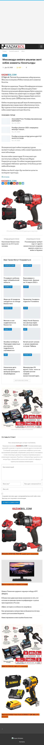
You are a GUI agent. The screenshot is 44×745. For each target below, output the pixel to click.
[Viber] (17, 183)
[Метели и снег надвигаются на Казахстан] (12, 313)
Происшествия (9, 265)
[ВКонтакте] (3, 183)
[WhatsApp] (20, 183)
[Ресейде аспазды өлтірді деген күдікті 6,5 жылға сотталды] (6, 138)
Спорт (26, 286)
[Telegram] (23, 183)
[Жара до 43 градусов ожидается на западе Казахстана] (12, 291)
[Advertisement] (22, 22)
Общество (7, 329)
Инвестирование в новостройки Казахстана (17, 617)
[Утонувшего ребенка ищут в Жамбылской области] (12, 270)
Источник (5, 177)
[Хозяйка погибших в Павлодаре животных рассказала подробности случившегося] (12, 334)
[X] (11, 183)
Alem (4, 55)
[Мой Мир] (8, 183)
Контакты (22, 742)
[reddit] (14, 183)
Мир (25, 329)
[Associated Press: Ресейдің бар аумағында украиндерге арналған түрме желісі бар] (6, 121)
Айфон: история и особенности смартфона (16, 607)
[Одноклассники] (5, 183)
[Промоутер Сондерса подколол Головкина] (31, 291)
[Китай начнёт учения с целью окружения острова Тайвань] (31, 334)
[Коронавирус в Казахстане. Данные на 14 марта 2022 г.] (31, 270)
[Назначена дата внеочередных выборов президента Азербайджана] (12, 359)
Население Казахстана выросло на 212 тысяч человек (10, 244)
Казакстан (27, 265)
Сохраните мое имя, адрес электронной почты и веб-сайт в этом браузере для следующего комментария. (21, 497)
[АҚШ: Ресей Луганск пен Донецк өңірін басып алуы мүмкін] (31, 313)
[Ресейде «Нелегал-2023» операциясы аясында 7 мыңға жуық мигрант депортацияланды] (6, 130)
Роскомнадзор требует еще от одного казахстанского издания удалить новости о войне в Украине (33, 246)
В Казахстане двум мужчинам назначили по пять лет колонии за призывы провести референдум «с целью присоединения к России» (20, 600)
